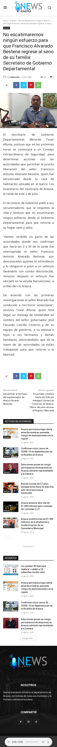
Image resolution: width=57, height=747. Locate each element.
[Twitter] (23, 85)
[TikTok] (36, 722)
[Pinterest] (31, 85)
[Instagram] (28, 722)
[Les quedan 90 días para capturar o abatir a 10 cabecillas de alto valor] (10, 570)
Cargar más (27, 638)
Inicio (5, 20)
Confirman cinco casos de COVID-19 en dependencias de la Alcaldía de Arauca (36, 451)
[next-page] (10, 538)
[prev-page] (5, 538)
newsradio (15, 77)
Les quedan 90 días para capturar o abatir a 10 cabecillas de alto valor (33, 569)
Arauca (13, 20)
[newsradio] (5, 77)
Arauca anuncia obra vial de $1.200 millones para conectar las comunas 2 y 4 (37, 506)
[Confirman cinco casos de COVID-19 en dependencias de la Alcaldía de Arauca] (10, 452)
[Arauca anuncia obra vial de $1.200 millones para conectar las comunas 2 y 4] (10, 506)
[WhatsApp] (38, 85)
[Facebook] (16, 85)
